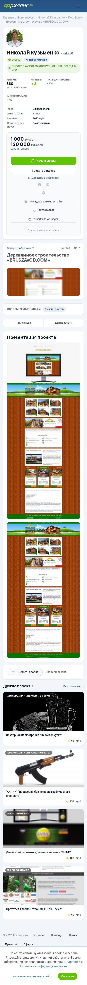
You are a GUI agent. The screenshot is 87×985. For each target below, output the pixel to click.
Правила (11, 944)
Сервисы (38, 935)
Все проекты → (73, 686)
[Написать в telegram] (39, 184)
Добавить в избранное (45, 177)
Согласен (67, 976)
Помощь (56, 935)
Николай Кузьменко (32, 52)
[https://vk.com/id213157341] (43, 192)
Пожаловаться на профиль (43, 230)
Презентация (23, 322)
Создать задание (43, 170)
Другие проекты (18, 685)
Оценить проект (25, 672)
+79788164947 (45, 210)
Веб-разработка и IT (20, 248)
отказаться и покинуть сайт (32, 976)
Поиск (73, 935)
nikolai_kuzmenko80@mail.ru (46, 201)
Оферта (28, 944)
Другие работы (63, 322)
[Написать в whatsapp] (47, 184)
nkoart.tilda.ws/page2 (45, 219)
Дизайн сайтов (54, 309)
